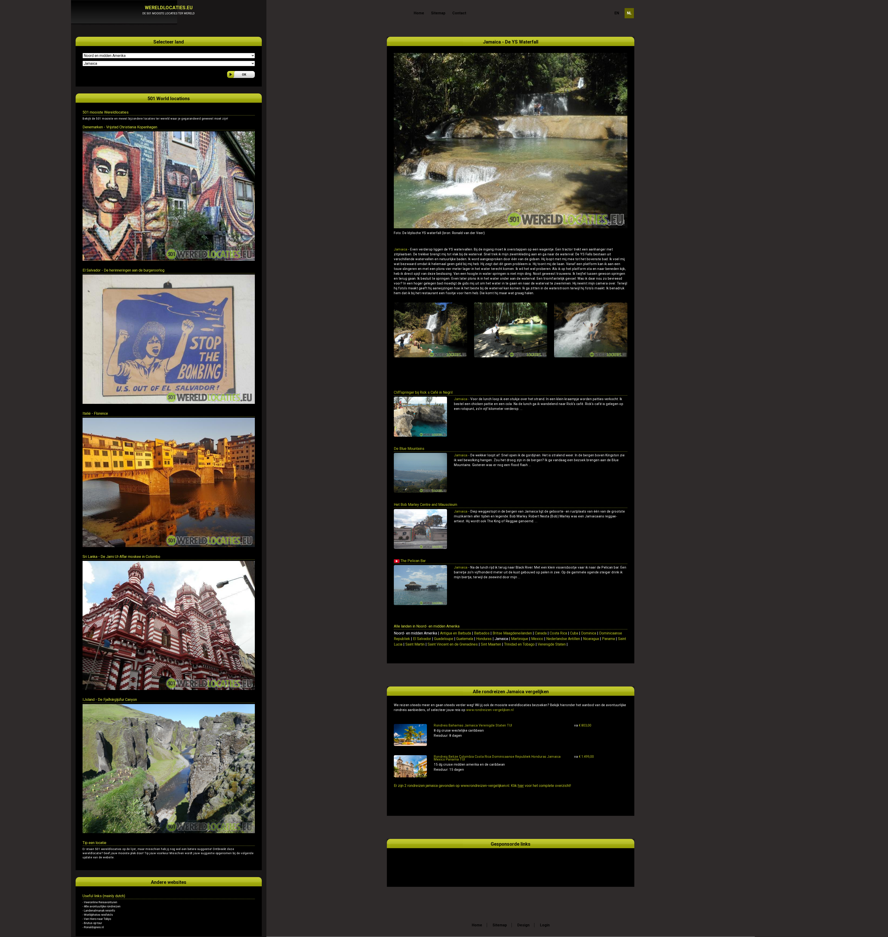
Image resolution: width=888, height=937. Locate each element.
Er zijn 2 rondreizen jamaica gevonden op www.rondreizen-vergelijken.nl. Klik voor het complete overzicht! (482, 785)
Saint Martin (415, 644)
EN (616, 13)
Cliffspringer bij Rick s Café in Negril (423, 392)
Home (419, 13)
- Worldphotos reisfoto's (98, 914)
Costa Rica (558, 633)
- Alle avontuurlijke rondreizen (101, 906)
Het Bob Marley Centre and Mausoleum (425, 504)
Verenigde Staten (552, 644)
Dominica (588, 633)
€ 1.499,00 (584, 756)
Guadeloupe (443, 639)
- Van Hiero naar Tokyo (97, 919)
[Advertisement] (448, 862)
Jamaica (400, 249)
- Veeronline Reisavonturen (100, 902)
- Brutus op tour (92, 923)
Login (545, 925)
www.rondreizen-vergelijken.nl (490, 710)
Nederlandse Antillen (563, 639)
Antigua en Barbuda (455, 633)
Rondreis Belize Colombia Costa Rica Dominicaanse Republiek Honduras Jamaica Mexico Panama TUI (497, 758)
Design (523, 925)
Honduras (484, 639)
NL (629, 13)
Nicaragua (591, 639)
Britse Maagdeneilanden (512, 633)
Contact (459, 13)
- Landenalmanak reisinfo (99, 910)
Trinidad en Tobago (519, 644)
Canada (541, 633)
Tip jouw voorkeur (157, 853)
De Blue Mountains (409, 448)
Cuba (574, 633)
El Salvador (422, 639)
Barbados (482, 633)
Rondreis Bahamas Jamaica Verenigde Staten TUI (473, 725)
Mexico (537, 639)
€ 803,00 (582, 725)
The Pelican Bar (413, 561)
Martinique (519, 639)
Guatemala (464, 639)
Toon (617, 417)
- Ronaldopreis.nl (93, 927)
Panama (608, 639)
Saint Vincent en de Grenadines (453, 644)
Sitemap (438, 13)
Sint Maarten (491, 644)
